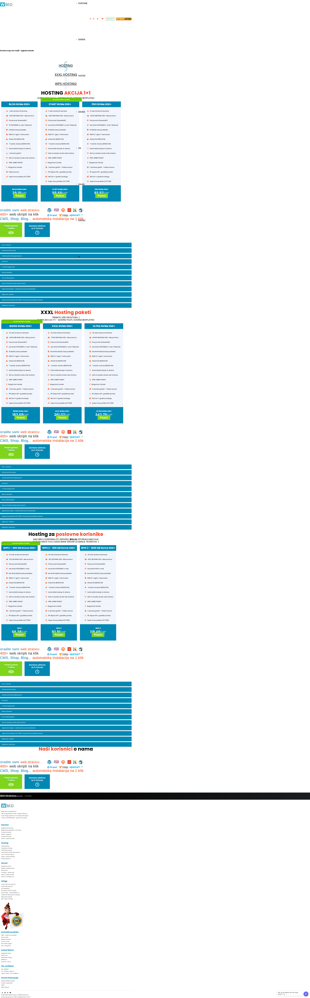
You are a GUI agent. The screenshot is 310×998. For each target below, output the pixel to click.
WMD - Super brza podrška (9, 935)
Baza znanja (4, 937)
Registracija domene (7, 828)
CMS (15, 997)
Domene (81, 39)
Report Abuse (5, 987)
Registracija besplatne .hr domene (11, 830)
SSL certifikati (4, 969)
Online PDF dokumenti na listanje (10, 895)
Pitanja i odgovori (6, 834)
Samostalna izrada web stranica (10, 852)
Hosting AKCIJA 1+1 (22, 997)
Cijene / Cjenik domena (8, 838)
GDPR (2, 985)
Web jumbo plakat (6, 897)
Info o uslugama (6, 945)
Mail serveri (4, 870)
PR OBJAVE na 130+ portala (8, 890)
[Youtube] (10, 993)
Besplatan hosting (6, 957)
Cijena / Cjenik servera (7, 874)
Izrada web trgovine (7, 886)
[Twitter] (5, 993)
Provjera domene (6, 836)
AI (79, 256)
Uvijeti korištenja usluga (8, 981)
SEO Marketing (5, 888)
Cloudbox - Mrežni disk (7, 872)
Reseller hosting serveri (7, 868)
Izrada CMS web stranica (8, 884)
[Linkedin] (8, 993)
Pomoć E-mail (5, 941)
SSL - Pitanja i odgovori (7, 971)
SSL (79, 148)
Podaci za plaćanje (6, 983)
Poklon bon (4, 955)
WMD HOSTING (19, 796)
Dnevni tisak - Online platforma (10, 892)
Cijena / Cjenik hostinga (8, 856)
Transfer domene (6, 832)
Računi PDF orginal (6, 943)
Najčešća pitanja (6, 939)
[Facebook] (2, 993)
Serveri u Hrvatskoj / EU (7, 876)
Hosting (81, 75)
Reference (4, 959)
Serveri (81, 112)
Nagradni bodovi (6, 953)
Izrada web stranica (7, 997)
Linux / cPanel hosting (7, 854)
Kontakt (81, 220)
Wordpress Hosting (6, 848)
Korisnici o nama (6, 961)
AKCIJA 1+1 (110, 19)
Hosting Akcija (5, 846)
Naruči (20, 196)
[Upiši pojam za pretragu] (90, 19)
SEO (29, 997)
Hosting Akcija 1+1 (6, 858)
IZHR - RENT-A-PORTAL (7, 899)
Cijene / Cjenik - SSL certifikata (9, 973)
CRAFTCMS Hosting (6, 850)
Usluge (81, 184)
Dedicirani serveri (6, 866)
